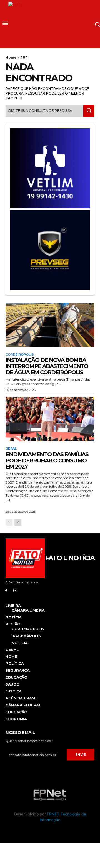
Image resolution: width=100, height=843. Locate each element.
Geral (11, 448)
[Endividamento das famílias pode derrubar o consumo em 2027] (50, 419)
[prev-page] (9, 522)
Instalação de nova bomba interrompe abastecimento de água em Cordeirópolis (47, 366)
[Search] (88, 111)
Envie (80, 755)
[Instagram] (15, 590)
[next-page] (17, 522)
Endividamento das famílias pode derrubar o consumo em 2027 (47, 460)
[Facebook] (6, 590)
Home (11, 57)
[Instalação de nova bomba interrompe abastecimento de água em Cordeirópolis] (50, 325)
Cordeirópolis (20, 354)
